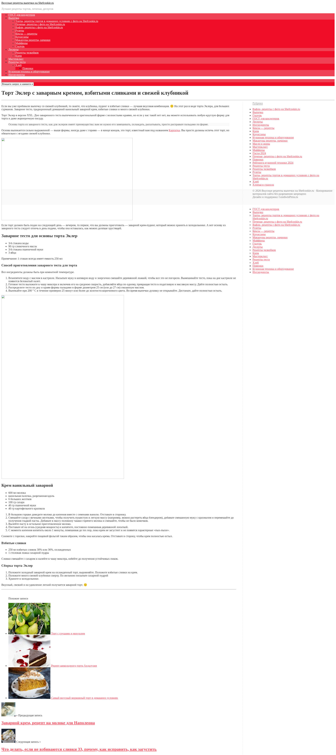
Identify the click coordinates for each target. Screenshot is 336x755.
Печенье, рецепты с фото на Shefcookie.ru (40, 24)
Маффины (21, 43)
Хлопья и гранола (263, 184)
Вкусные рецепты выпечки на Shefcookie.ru (27, 2)
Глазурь (19, 46)
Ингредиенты (16, 74)
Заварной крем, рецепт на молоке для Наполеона (48, 723)
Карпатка (174, 130)
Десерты (13, 49)
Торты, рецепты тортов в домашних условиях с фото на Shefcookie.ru (56, 21)
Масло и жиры (261, 143)
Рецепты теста (17, 62)
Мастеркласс (16, 58)
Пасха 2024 (259, 153)
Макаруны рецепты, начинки (32, 40)
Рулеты (19, 30)
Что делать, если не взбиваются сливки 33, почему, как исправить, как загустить (79, 749)
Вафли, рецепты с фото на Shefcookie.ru (39, 27)
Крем (18, 55)
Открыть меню (10, 80)
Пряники (27, 68)
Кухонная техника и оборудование (29, 71)
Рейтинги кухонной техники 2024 (273, 162)
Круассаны (22, 36)
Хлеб (18, 65)
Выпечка (13, 17)
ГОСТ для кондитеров (21, 14)
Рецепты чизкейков (27, 52)
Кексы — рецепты (26, 33)
